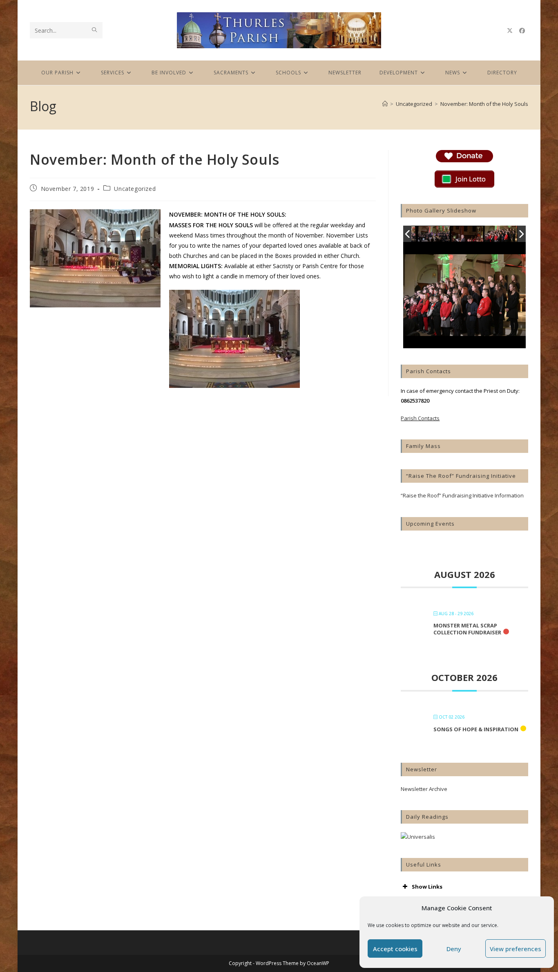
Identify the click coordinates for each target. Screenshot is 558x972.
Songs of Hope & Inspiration (475, 729)
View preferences (515, 949)
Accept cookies (395, 949)
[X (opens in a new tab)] (510, 31)
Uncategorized (135, 189)
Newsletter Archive (424, 789)
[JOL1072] (467, 234)
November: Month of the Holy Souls (484, 104)
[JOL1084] (434, 234)
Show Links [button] (427, 886)
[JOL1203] (500, 234)
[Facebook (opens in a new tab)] (522, 31)
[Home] (385, 104)
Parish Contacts (420, 418)
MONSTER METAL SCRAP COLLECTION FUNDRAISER (467, 629)
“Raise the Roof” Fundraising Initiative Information (462, 495)
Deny (453, 949)
